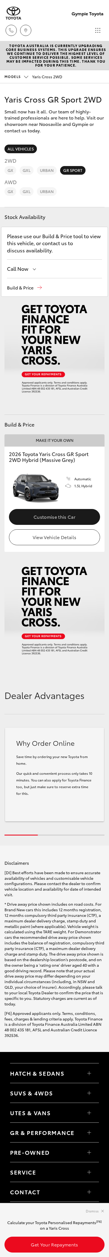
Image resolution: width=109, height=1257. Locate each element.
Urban (47, 170)
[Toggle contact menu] (89, 1152)
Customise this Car (54, 516)
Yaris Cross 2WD (33, 76)
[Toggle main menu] (97, 30)
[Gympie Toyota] (13, 13)
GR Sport (72, 170)
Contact (25, 1192)
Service (23, 1172)
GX (10, 170)
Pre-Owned (30, 1152)
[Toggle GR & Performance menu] (89, 1132)
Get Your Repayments (54, 1244)
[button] (24, 287)
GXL (26, 170)
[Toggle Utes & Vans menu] (89, 1112)
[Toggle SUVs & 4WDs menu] (89, 1093)
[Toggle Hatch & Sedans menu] (89, 1073)
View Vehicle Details (54, 537)
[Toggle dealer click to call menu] (11, 30)
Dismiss (92, 1211)
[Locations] (25, 30)
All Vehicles (21, 149)
